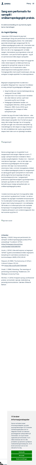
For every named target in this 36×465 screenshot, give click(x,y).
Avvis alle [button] (21, 455)
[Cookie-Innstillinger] (1, 463)
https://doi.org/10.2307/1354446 (15, 266)
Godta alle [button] (22, 452)
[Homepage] (5, 3)
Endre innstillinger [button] (21, 459)
